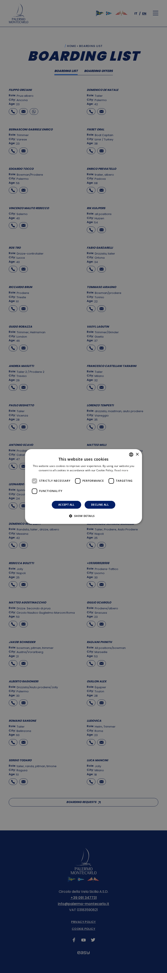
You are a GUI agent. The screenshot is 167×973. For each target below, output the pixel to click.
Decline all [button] (100, 504)
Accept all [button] (66, 504)
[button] (83, 515)
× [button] (137, 454)
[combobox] (131, 454)
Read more (121, 470)
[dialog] (83, 486)
